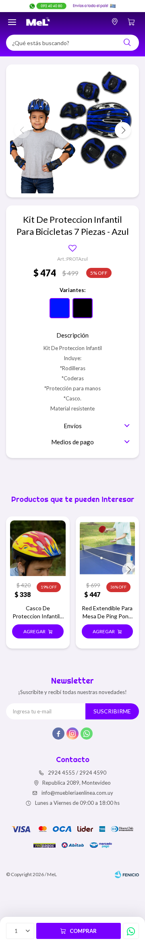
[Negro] (82, 308)
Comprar (83, 931)
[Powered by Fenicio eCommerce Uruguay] (127, 874)
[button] (127, 43)
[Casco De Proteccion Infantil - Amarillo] (38, 548)
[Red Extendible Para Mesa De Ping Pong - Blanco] (107, 548)
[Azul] (60, 308)
